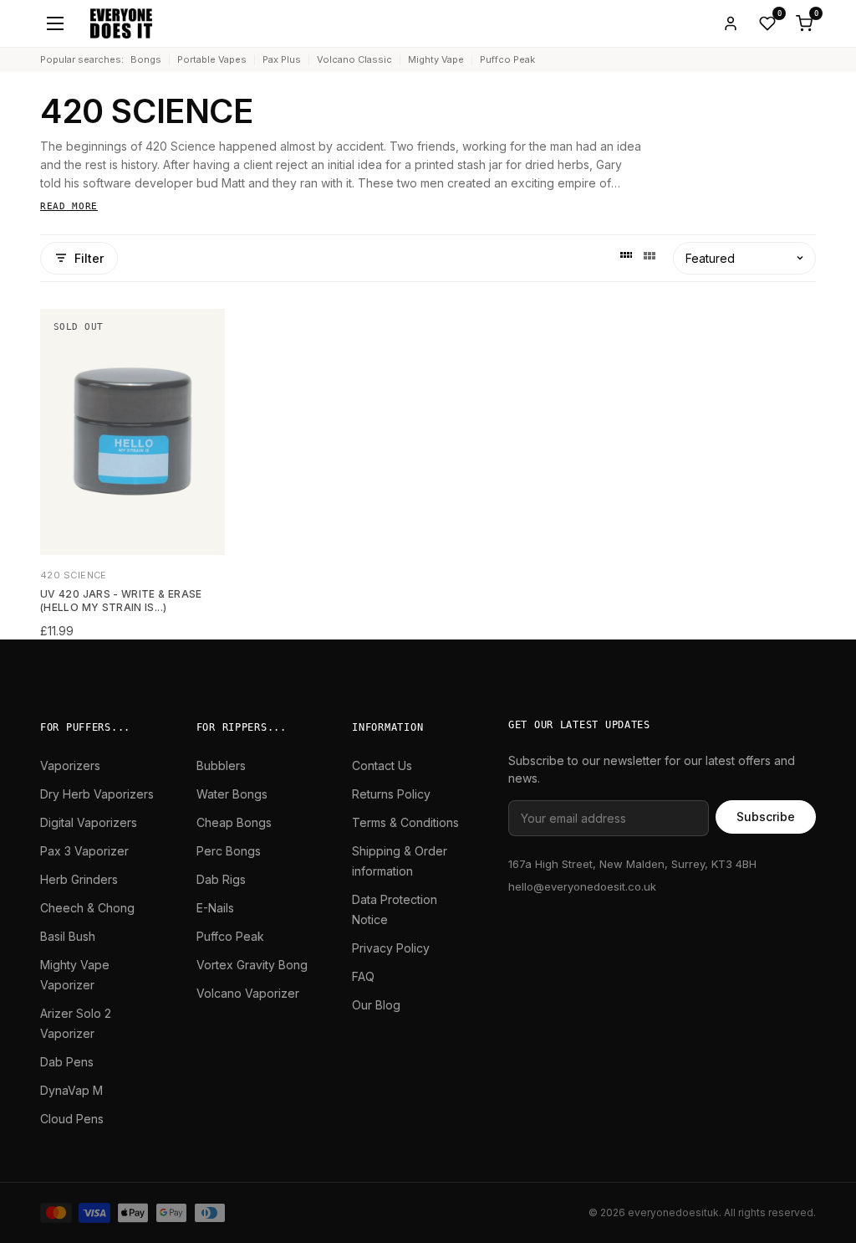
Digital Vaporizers (88, 822)
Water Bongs (232, 794)
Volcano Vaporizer (247, 993)
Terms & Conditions (405, 822)
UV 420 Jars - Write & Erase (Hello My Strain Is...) (121, 601)
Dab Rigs (221, 879)
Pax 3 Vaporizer (84, 851)
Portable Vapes (212, 59)
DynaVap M (71, 1090)
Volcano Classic (354, 59)
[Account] (730, 23)
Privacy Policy (391, 948)
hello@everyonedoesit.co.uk (582, 886)
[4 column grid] (626, 258)
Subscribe (765, 816)
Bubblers (221, 765)
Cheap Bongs (234, 822)
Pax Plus (281, 59)
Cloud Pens (72, 1119)
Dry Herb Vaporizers (97, 794)
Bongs (145, 59)
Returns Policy (391, 794)
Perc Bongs (228, 851)
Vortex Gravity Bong (252, 965)
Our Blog (376, 1005)
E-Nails (215, 908)
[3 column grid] (649, 258)
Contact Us (382, 765)
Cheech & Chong (87, 908)
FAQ (363, 976)
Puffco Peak (507, 59)
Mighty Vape (436, 59)
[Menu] (55, 23)
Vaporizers (70, 765)
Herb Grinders (79, 879)
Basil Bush (67, 936)
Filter (89, 258)
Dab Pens (67, 1062)
